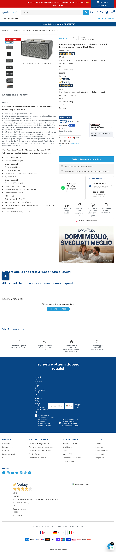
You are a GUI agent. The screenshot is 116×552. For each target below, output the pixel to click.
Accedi (98, 444)
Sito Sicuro (67, 447)
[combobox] (66, 406)
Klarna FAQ (67, 454)
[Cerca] (86, 12)
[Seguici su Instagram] (8, 473)
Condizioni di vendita (37, 458)
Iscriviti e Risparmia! (103, 3)
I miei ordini (100, 454)
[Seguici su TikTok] (25, 473)
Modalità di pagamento (39, 444)
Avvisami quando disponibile (86, 159)
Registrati (99, 447)
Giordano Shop (8, 30)
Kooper (63, 38)
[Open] (5, 276)
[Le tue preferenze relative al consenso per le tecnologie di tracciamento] (112, 548)
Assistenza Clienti (70, 444)
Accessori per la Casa (23, 30)
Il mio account (101, 451)
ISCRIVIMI (77, 406)
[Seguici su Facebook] (3, 473)
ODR (65, 451)
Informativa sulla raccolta (58, 549)
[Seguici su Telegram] (29, 473)
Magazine (99, 458)
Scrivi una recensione (58, 309)
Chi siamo (6, 444)
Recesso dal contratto (72, 458)
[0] (111, 12)
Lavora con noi (8, 454)
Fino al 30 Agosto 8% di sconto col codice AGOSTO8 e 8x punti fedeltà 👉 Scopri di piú (58, 3)
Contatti (5, 451)
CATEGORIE (13, 18)
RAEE (4, 458)
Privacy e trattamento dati (40, 451)
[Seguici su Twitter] (16, 473)
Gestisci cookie (69, 461)
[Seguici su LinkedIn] (21, 473)
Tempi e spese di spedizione (41, 447)
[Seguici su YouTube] (12, 473)
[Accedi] (96, 12)
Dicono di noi (7, 447)
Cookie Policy (34, 454)
